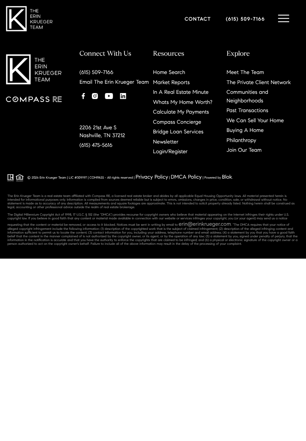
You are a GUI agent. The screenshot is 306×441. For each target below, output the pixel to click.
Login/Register (170, 151)
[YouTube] (109, 95)
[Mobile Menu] (283, 18)
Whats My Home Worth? (182, 102)
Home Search (169, 72)
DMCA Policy (186, 176)
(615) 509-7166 (245, 19)
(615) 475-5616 (95, 145)
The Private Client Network (259, 82)
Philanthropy (241, 140)
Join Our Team (244, 150)
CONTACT (198, 19)
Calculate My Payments (181, 111)
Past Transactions (247, 110)
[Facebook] (83, 95)
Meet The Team (245, 72)
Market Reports (171, 82)
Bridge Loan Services (178, 131)
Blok (227, 176)
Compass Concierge (177, 121)
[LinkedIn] (123, 95)
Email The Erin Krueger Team (114, 81)
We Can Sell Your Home (255, 120)
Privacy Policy (151, 176)
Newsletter (165, 141)
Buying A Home (245, 130)
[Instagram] (95, 95)
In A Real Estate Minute (181, 92)
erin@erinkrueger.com (205, 223)
